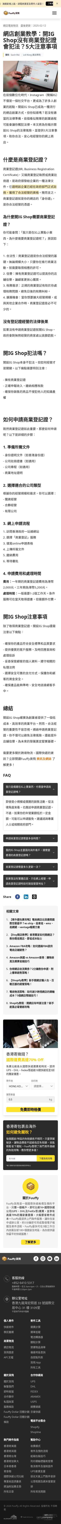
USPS (33, 1401)
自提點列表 (36, 1357)
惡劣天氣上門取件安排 (43, 1476)
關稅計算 (35, 1342)
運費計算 (35, 1327)
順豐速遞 (35, 1406)
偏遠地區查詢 (38, 1352)
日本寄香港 (10, 1466)
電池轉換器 (36, 1337)
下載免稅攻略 (45, 1158)
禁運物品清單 (38, 1347)
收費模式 (35, 1446)
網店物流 (9, 1347)
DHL (33, 1386)
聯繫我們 (9, 1386)
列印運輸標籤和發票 (41, 1461)
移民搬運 (9, 1332)
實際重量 (10, 1094)
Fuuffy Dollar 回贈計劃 (17, 1412)
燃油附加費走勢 (12, 1486)
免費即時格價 (30, 1109)
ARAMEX (35, 1396)
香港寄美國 (10, 1446)
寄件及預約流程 (39, 1451)
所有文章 (9, 1491)
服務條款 (9, 1406)
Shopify (34, 1427)
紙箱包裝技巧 (38, 1456)
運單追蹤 (35, 1332)
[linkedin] (26, 897)
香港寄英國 (10, 1451)
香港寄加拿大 (11, 1461)
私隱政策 (9, 1401)
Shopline (35, 1432)
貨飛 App (35, 1362)
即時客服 (9, 1391)
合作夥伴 (9, 1396)
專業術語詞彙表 (12, 1481)
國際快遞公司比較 (14, 1476)
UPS (32, 1381)
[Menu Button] (54, 13)
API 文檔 (8, 1357)
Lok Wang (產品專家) (32, 54)
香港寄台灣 (10, 1456)
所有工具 (35, 1367)
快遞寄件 (9, 1327)
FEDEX (34, 1391)
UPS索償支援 (37, 1471)
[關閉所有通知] (57, 3)
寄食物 (7, 1471)
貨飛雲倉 (9, 1352)
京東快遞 (35, 1412)
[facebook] (17, 896)
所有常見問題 (38, 1491)
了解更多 (51, 3)
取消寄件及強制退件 (41, 1466)
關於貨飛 (9, 1381)
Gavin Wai (15, 54)
